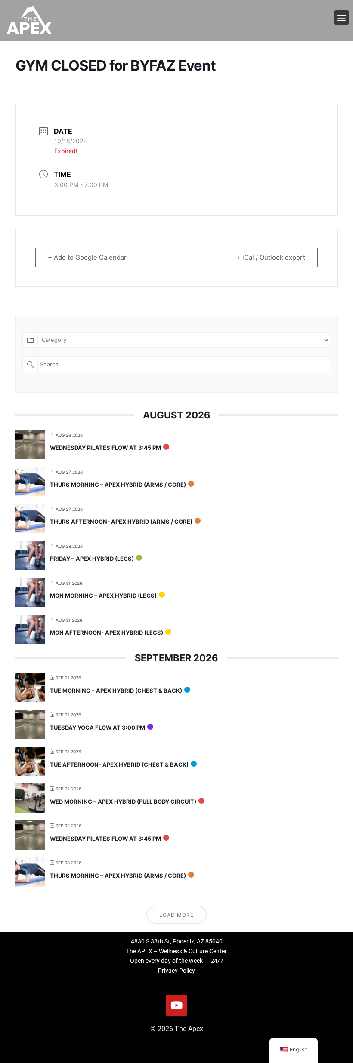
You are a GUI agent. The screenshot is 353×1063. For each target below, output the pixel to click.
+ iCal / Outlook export (270, 257)
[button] (341, 17)
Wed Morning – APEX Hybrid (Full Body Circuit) (123, 801)
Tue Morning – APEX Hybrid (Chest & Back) (116, 690)
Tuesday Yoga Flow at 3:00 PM (97, 727)
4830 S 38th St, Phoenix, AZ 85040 (177, 941)
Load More (176, 915)
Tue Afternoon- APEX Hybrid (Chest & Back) (119, 764)
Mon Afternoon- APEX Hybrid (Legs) (106, 632)
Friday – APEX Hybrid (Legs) (92, 558)
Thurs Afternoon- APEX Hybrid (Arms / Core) (121, 521)
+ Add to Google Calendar (87, 257)
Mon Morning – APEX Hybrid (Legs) (103, 595)
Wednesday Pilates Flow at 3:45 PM (105, 447)
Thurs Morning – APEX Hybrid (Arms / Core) (118, 484)
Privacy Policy (176, 970)
